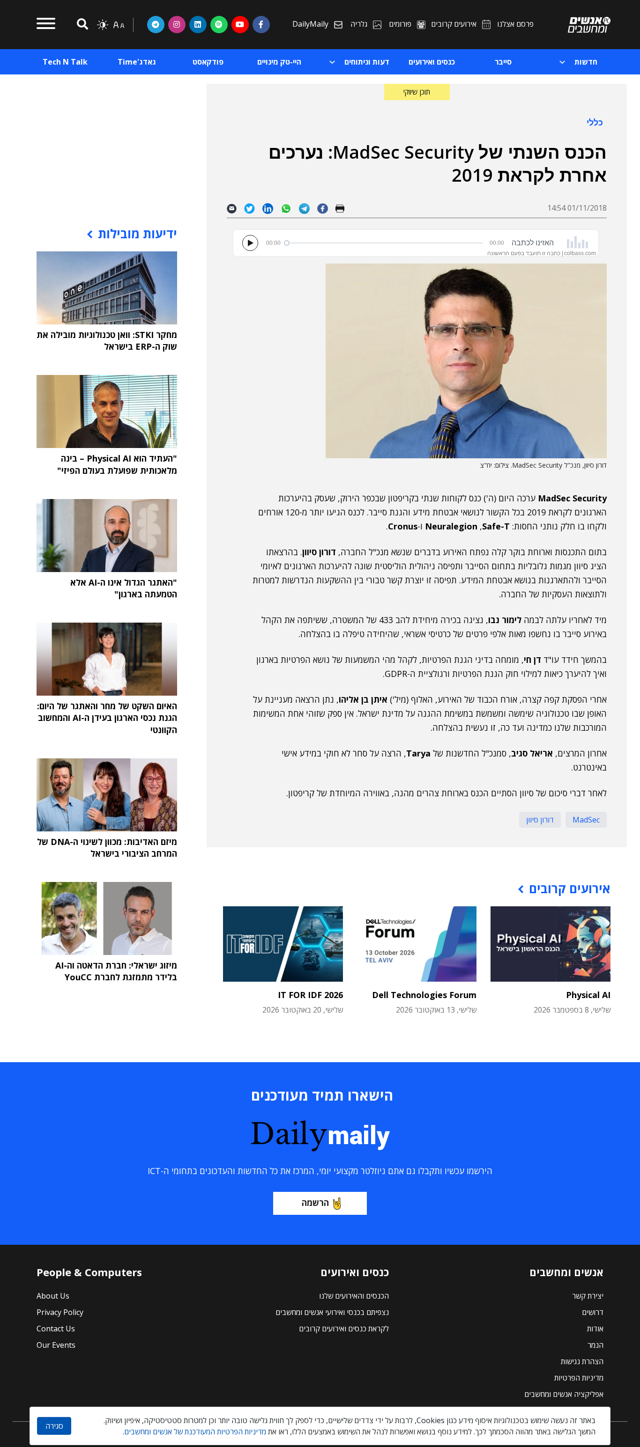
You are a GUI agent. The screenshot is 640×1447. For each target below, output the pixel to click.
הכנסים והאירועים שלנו (354, 1296)
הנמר (595, 1345)
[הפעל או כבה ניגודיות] (103, 25)
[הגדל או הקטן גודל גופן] (119, 25)
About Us (53, 1296)
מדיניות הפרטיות (578, 1378)
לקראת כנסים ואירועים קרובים (344, 1328)
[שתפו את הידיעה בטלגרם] (308, 208)
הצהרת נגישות (582, 1361)
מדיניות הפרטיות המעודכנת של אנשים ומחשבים (195, 1431)
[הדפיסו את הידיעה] (343, 208)
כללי (595, 122)
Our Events (56, 1345)
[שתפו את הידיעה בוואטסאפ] (290, 208)
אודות (595, 1328)
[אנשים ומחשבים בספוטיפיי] (219, 24)
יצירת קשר (587, 1296)
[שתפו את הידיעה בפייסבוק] (326, 208)
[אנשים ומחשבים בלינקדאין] (197, 24)
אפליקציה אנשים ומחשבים (563, 1394)
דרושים (592, 1312)
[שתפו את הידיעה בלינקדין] (271, 208)
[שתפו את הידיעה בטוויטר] (253, 208)
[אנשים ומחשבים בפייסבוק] (261, 24)
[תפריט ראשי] (46, 25)
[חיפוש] (81, 24)
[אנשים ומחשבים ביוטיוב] (240, 24)
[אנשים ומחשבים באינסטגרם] (176, 24)
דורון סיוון (540, 820)
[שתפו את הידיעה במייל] (235, 208)
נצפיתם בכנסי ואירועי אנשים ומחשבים (332, 1312)
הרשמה (315, 1202)
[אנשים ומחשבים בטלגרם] (155, 24)
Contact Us (56, 1328)
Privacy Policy (60, 1312)
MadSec (586, 820)
